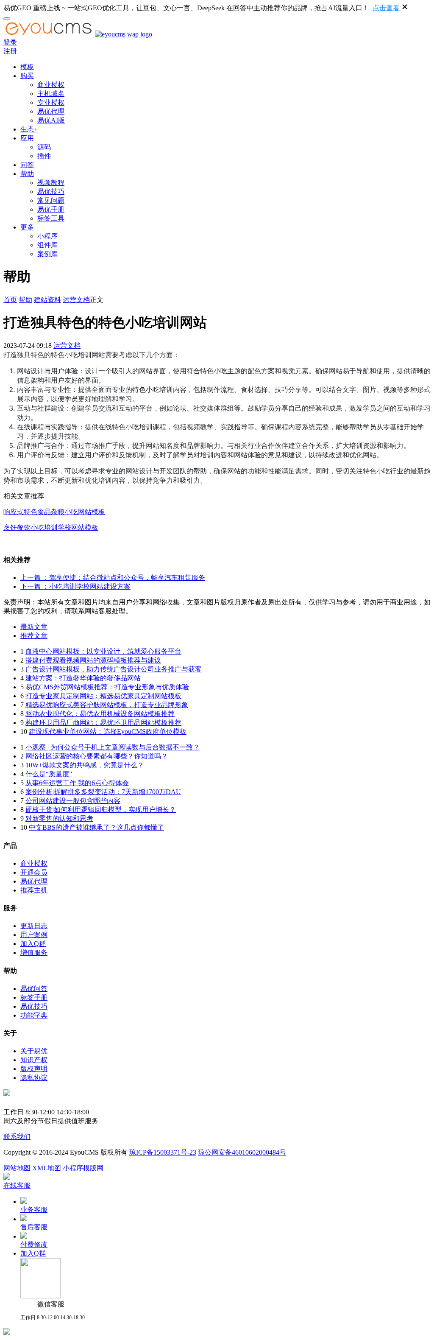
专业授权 (50, 102)
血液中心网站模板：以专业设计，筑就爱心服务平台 (103, 651)
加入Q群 (33, 943)
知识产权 (33, 1059)
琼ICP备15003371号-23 (162, 1152)
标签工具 (50, 218)
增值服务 (33, 952)
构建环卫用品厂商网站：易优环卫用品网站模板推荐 (103, 722)
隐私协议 (33, 1077)
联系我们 (17, 1136)
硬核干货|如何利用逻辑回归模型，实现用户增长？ (100, 809)
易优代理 (50, 111)
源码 (44, 147)
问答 (27, 164)
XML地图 (46, 1168)
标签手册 (33, 997)
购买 (27, 75)
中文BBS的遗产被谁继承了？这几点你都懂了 (96, 827)
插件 (44, 155)
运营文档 (76, 299)
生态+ (29, 129)
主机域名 (50, 93)
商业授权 (50, 84)
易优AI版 (51, 120)
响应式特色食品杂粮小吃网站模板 (54, 511)
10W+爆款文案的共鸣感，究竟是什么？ (84, 765)
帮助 (27, 173)
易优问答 (33, 988)
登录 (10, 42)
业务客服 (33, 1209)
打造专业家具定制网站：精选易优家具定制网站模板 (103, 695)
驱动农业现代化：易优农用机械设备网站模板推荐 (100, 713)
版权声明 (33, 1068)
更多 (27, 227)
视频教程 (50, 182)
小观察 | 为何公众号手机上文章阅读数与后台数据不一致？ (112, 747)
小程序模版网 (83, 1168)
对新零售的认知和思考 (59, 818)
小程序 (47, 236)
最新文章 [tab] (33, 626)
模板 (27, 66)
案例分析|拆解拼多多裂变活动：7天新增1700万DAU (103, 791)
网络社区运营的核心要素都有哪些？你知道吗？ (96, 756)
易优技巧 (50, 191)
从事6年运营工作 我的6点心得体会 (77, 782)
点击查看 (386, 7)
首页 (10, 299)
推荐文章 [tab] (33, 635)
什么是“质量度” (48, 774)
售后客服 (33, 1227)
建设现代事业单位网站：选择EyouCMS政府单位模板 (107, 731)
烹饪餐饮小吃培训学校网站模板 (50, 527)
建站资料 (47, 299)
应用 (27, 138)
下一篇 (75, 586)
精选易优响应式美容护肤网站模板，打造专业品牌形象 (106, 704)
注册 (10, 51)
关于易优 (33, 1051)
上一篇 (112, 577)
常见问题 (50, 200)
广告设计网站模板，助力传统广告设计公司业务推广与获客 (113, 669)
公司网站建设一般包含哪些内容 (72, 800)
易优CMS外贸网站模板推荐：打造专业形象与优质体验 (107, 687)
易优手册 (50, 209)
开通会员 (33, 872)
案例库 (47, 253)
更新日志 (33, 925)
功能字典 (33, 1015)
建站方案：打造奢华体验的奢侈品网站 (83, 678)
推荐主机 (33, 890)
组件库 (47, 245)
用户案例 (33, 934)
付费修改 (33, 1244)
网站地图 (17, 1168)
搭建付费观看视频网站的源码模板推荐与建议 (93, 660)
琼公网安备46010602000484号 (242, 1152)
